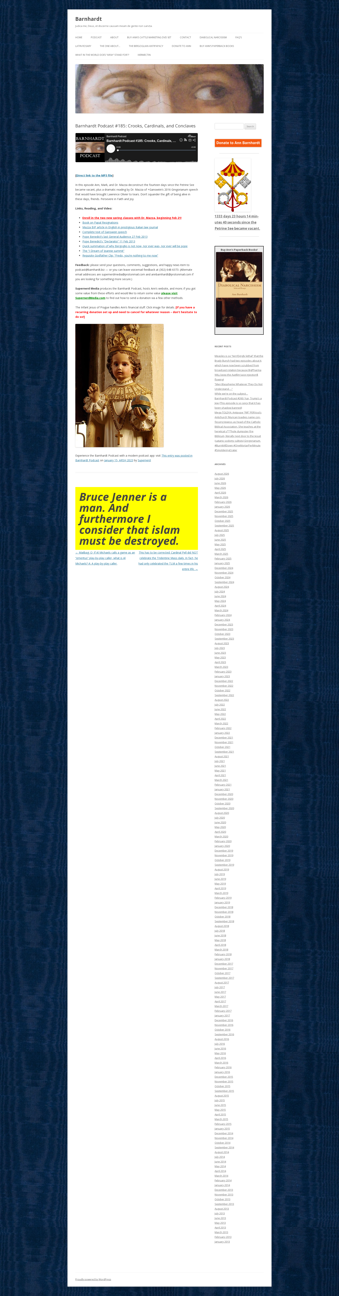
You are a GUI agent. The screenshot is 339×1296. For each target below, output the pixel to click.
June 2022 (220, 709)
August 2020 (222, 813)
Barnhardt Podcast (87, 460)
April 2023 (220, 662)
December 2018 (224, 907)
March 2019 (221, 893)
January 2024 (222, 619)
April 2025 (220, 549)
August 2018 (222, 926)
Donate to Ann (181, 46)
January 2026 (222, 506)
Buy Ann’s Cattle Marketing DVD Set (149, 37)
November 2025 (224, 516)
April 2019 (220, 888)
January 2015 (222, 1128)
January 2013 (222, 1241)
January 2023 (222, 676)
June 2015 (220, 1105)
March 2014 (221, 1175)
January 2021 (222, 789)
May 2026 (220, 488)
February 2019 (223, 897)
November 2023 (224, 629)
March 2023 (221, 667)
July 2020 (220, 817)
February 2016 (223, 1067)
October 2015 (222, 1086)
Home (78, 37)
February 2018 (223, 954)
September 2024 (224, 582)
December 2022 (224, 681)
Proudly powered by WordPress (93, 1279)
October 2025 (222, 521)
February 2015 (223, 1124)
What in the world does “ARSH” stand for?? (102, 55)
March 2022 (221, 723)
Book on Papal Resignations (100, 222)
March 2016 (221, 1062)
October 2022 (222, 690)
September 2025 (224, 525)
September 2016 (224, 1034)
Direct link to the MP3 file (94, 175)
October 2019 (222, 860)
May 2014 (220, 1166)
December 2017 (224, 963)
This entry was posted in (176, 455)
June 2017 (220, 992)
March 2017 (221, 1006)
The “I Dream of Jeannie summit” (103, 251)
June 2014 (220, 1161)
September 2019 (224, 864)
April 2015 (220, 1114)
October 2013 (222, 1199)
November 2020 (224, 799)
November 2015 (224, 1081)
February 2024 (223, 615)
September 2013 (224, 1204)
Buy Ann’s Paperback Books (217, 46)
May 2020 (220, 827)
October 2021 (222, 747)
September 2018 (224, 921)
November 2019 (224, 855)
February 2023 (223, 671)
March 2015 (221, 1119)
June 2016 (220, 1048)
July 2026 (220, 478)
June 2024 (220, 596)
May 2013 (220, 1223)
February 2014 (223, 1180)
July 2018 (220, 930)
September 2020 (224, 808)
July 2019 (220, 874)
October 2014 (222, 1142)
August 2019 (222, 869)
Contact (185, 37)
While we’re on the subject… (231, 393)
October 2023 (222, 634)
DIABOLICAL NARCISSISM (213, 37)
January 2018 (222, 959)
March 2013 (221, 1232)
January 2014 (222, 1185)
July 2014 (220, 1157)
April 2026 (220, 492)
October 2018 (222, 916)
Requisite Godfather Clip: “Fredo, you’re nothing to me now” (120, 255)
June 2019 (220, 879)
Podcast (96, 37)
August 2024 (222, 587)
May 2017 (220, 996)
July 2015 (220, 1100)
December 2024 (224, 568)
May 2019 (220, 883)
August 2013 (222, 1208)
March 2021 (221, 780)
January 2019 (222, 902)
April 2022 (220, 718)
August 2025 (222, 530)
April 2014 (220, 1171)
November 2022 (224, 685)
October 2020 (222, 803)
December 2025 (224, 511)
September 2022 (224, 695)
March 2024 (221, 610)
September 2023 (224, 638)
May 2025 (220, 544)
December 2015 (224, 1076)
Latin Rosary (83, 46)
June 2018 (220, 935)
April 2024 (220, 605)
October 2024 (222, 577)
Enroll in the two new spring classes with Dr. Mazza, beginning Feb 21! (131, 218)
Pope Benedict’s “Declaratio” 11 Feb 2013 (108, 241)
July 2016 (220, 1044)
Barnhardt (88, 18)
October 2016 (222, 1029)
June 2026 (220, 483)
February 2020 (223, 841)
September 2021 (224, 751)
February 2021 (223, 784)
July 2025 (220, 535)
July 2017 (220, 987)
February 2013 (223, 1237)
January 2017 (222, 1015)
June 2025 (220, 539)
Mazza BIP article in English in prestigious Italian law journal (120, 227)
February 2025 (223, 558)
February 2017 (223, 1011)
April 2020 (220, 832)
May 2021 (220, 770)
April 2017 (220, 1001)
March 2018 (221, 949)
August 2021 (222, 756)
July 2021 (220, 761)
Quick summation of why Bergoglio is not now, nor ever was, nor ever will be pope (135, 246)
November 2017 (224, 968)
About (114, 37)
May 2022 (220, 714)
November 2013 (224, 1194)
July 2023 (220, 648)
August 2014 (222, 1152)
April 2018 (220, 945)
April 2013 (220, 1227)
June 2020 (220, 822)
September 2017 (224, 978)
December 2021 (224, 737)
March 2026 (221, 497)
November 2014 (224, 1138)
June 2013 (220, 1218)
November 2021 (224, 742)
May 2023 (220, 657)
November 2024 (224, 572)
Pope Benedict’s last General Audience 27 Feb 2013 (115, 237)
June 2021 (220, 766)
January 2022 (222, 733)
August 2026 (222, 473)
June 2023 (220, 652)
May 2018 (220, 940)
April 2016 (220, 1058)
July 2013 (220, 1213)
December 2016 (224, 1020)
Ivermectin (144, 55)
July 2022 (220, 704)
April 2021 (220, 775)
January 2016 (222, 1072)
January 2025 (222, 563)
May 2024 (220, 601)
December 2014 (224, 1133)
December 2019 (224, 850)
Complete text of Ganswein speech (104, 232)
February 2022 (223, 728)
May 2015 (220, 1109)
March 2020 (221, 836)
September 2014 (224, 1147)
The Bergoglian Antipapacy (146, 46)
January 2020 (222, 846)
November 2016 (224, 1025)
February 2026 (223, 502)
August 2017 (222, 982)
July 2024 (220, 591)
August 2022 (222, 700)
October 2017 (222, 973)
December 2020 (224, 794)
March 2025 (221, 554)
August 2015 (222, 1095)
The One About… (110, 46)
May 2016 (220, 1053)
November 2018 (224, 912)
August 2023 (222, 643)
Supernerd (144, 460)
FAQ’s (238, 37)
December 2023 (224, 624)
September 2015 (224, 1091)
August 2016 (222, 1039)
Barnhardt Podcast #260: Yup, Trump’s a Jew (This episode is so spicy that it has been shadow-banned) (238, 403)
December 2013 (224, 1190)
